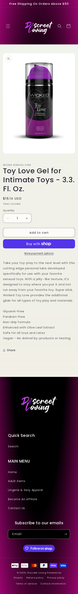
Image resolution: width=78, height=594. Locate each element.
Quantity (8, 210)
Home (12, 472)
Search (13, 446)
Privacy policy (55, 577)
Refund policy (34, 577)
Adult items (16, 481)
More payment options (39, 253)
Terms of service (26, 583)
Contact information (53, 583)
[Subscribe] (65, 534)
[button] (8, 26)
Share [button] (11, 350)
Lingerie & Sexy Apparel (25, 490)
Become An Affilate (22, 499)
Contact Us (16, 508)
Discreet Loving (36, 572)
